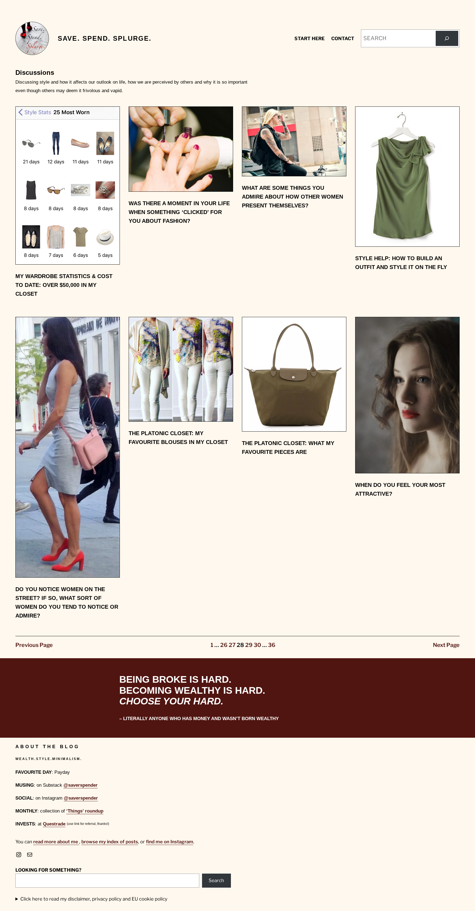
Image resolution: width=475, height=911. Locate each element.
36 (271, 645)
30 (257, 645)
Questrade (54, 824)
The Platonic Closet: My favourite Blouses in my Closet (178, 437)
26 (224, 645)
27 (232, 645)
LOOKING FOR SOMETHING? (48, 870)
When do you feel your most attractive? (400, 489)
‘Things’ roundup (84, 811)
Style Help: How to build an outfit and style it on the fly (401, 262)
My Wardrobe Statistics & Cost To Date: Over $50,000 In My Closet (63, 285)
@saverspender (80, 785)
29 (249, 645)
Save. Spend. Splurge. (104, 38)
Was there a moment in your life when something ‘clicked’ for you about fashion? (179, 212)
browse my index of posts (109, 841)
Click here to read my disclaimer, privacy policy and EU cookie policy (93, 899)
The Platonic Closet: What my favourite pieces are (288, 447)
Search (216, 880)
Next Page (446, 645)
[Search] (447, 38)
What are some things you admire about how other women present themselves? (292, 196)
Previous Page (34, 645)
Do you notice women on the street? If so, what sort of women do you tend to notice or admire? (66, 602)
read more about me (56, 841)
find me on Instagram (169, 841)
